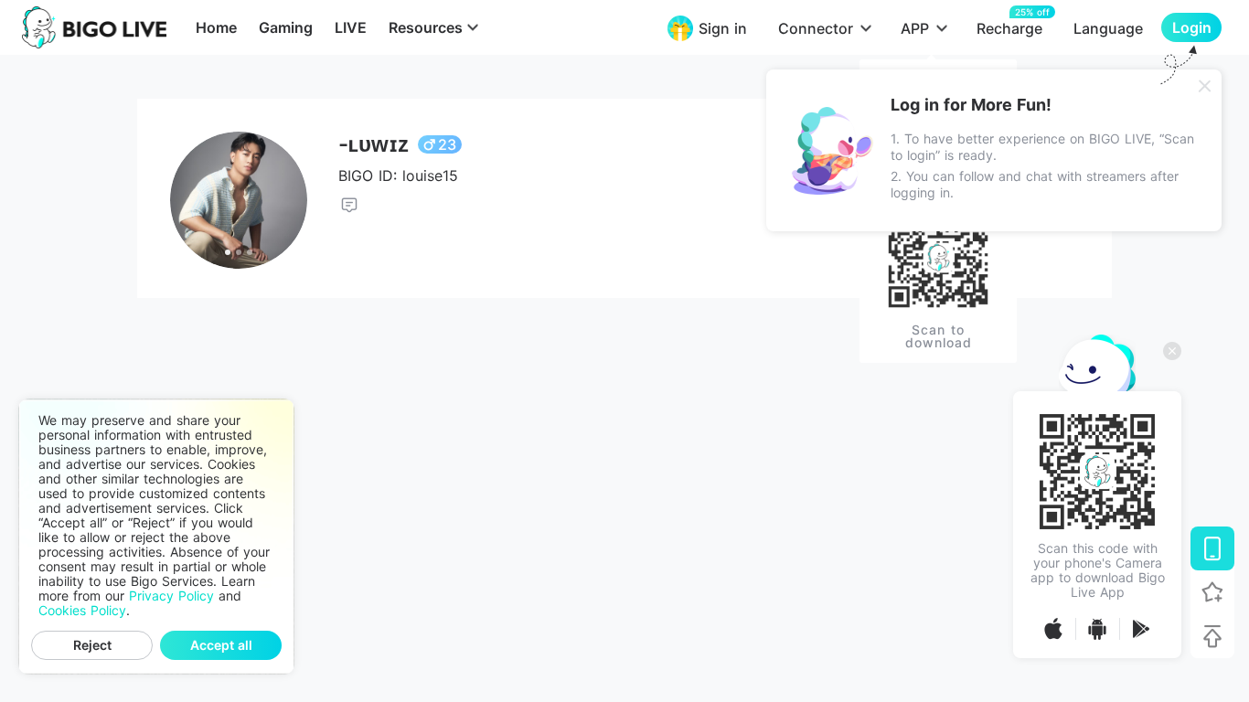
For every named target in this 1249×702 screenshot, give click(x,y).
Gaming (286, 27)
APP (915, 28)
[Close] (1205, 86)
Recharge (1009, 27)
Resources (426, 27)
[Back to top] (1212, 636)
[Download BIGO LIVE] (1212, 548)
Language (1108, 28)
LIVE (351, 27)
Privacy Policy (171, 596)
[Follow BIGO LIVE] (1212, 592)
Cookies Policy (82, 610)
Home (216, 27)
